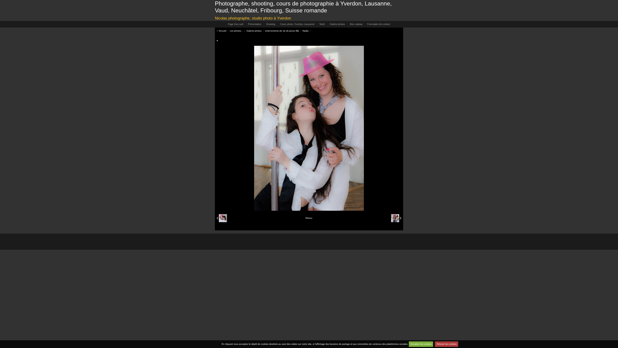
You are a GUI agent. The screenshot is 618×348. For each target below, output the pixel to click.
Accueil (222, 30)
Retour (308, 218)
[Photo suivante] (396, 218)
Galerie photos (337, 24)
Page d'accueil (235, 24)
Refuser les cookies (447, 344)
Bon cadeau (356, 24)
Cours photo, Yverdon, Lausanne (297, 24)
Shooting (270, 24)
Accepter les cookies (421, 344)
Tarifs (322, 24)
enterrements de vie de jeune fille (282, 30)
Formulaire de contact (378, 24)
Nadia (306, 30)
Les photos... (236, 30)
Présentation (254, 24)
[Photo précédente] (222, 218)
